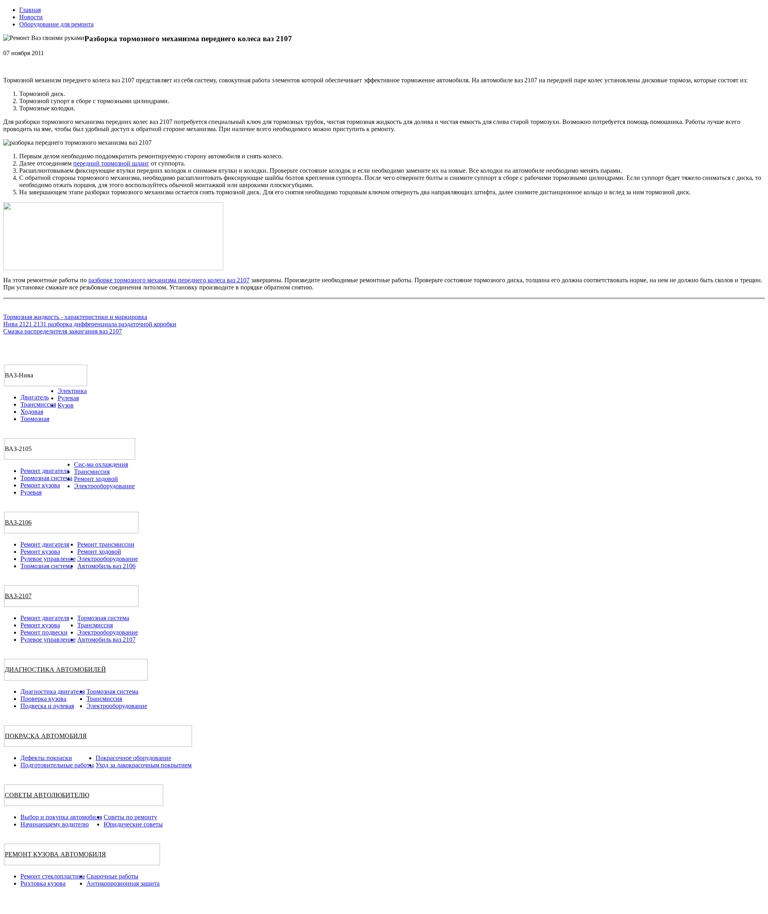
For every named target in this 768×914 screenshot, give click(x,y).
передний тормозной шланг (111, 163)
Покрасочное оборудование (133, 757)
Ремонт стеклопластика (52, 876)
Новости (31, 17)
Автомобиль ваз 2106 (106, 566)
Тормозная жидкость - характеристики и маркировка (75, 316)
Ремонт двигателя (44, 470)
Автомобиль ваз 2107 (106, 639)
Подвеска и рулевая (47, 705)
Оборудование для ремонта (56, 24)
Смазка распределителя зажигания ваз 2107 (62, 331)
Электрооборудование (104, 486)
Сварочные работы (112, 876)
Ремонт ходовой (96, 478)
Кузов (66, 405)
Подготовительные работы (57, 765)
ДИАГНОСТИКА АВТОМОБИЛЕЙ (55, 669)
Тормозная (34, 418)
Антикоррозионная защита (123, 883)
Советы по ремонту (130, 817)
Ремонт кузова (40, 485)
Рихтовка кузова (43, 883)
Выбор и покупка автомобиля (61, 817)
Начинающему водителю (54, 824)
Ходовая (31, 411)
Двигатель (34, 397)
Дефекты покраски (46, 757)
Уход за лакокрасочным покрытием (144, 765)
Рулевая (68, 398)
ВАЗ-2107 (18, 596)
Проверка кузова (43, 698)
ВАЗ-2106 (18, 522)
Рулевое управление (48, 558)
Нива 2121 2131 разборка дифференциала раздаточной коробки (89, 324)
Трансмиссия (38, 404)
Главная (30, 9)
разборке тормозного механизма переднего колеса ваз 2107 (169, 280)
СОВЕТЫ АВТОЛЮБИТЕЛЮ (47, 795)
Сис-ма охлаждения (101, 464)
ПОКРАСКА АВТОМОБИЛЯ (46, 735)
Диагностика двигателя (52, 691)
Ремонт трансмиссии (105, 544)
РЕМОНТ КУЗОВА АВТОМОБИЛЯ (55, 854)
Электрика (72, 390)
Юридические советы (133, 824)
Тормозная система (46, 478)
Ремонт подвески (44, 632)
